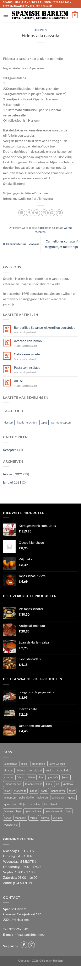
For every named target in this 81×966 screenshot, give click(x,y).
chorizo (8, 777)
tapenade (20, 818)
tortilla (34, 818)
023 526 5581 (44, 5)
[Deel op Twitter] (36, 212)
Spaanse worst (53, 811)
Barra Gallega (57, 763)
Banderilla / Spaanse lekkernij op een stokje (44, 327)
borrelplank (35, 770)
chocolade (63, 770)
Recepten (10, 450)
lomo (7, 790)
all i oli (24, 763)
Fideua (31, 777)
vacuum (57, 818)
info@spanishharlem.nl (30, 934)
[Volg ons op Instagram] (31, 944)
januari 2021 (12, 482)
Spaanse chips (12, 811)
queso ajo (10, 804)
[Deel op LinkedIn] (59, 212)
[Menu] (5, 15)
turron (45, 818)
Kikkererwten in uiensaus (21, 244)
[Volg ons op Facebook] (24, 944)
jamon (65, 777)
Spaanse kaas (33, 811)
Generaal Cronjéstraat (19, 914)
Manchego (20, 790)
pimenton (10, 797)
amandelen (38, 763)
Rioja (22, 804)
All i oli (18, 381)
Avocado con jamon (28, 341)
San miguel (50, 804)
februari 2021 (13, 474)
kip (57, 784)
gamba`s (53, 777)
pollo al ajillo (26, 797)
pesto (72, 790)
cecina (50, 770)
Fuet (41, 777)
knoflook (68, 784)
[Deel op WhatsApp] (21, 212)
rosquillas (34, 804)
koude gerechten (27, 422)
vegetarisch (11, 824)
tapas (44, 422)
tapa (68, 811)
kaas (49, 784)
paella (33, 790)
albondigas (10, 763)
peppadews (58, 790)
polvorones (58, 797)
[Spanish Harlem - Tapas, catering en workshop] (40, 15)
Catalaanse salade (27, 354)
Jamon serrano (33, 784)
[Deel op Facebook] (29, 212)
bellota (21, 770)
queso (71, 797)
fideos (20, 777)
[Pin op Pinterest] (51, 212)
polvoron (42, 797)
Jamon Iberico (12, 784)
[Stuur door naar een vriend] (44, 212)
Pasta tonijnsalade (27, 367)
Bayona (8, 770)
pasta (44, 790)
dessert (8, 422)
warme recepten (61, 422)
